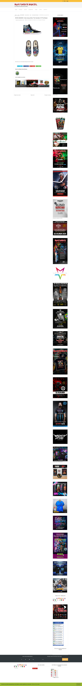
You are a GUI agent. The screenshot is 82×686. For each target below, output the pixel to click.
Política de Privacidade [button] (36, 684)
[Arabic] (61, 600)
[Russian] (54, 600)
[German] (20, 665)
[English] (15, 665)
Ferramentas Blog (55, 601)
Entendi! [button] (78, 684)
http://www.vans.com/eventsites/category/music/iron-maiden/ (24, 61)
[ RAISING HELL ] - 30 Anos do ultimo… (58, 626)
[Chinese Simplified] (63, 600)
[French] (18, 665)
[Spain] (22, 665)
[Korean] (60, 600)
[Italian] (24, 665)
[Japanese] (58, 600)
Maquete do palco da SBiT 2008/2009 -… (58, 629)
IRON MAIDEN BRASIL (56, 631)
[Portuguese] (56, 600)
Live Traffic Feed (58, 622)
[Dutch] (26, 665)
